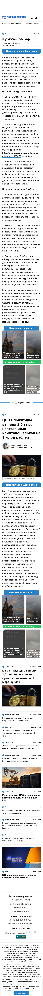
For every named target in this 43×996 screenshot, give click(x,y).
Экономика (9, 415)
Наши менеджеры (20, 911)
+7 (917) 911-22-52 (20, 900)
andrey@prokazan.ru (20, 904)
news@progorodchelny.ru (20, 923)
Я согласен (21, 993)
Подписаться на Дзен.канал (21, 51)
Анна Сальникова (19, 445)
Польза (7, 871)
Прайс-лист (20, 907)
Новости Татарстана (12, 714)
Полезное (8, 34)
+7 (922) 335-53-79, (20, 920)
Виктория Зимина (11, 43)
